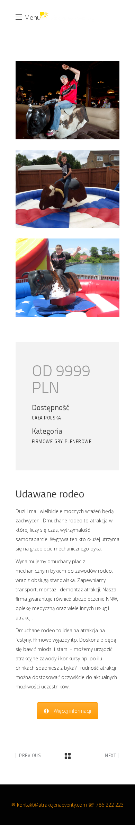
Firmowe (42, 441)
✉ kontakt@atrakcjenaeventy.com (49, 804)
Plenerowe (78, 441)
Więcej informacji (72, 710)
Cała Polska (46, 417)
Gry (58, 441)
